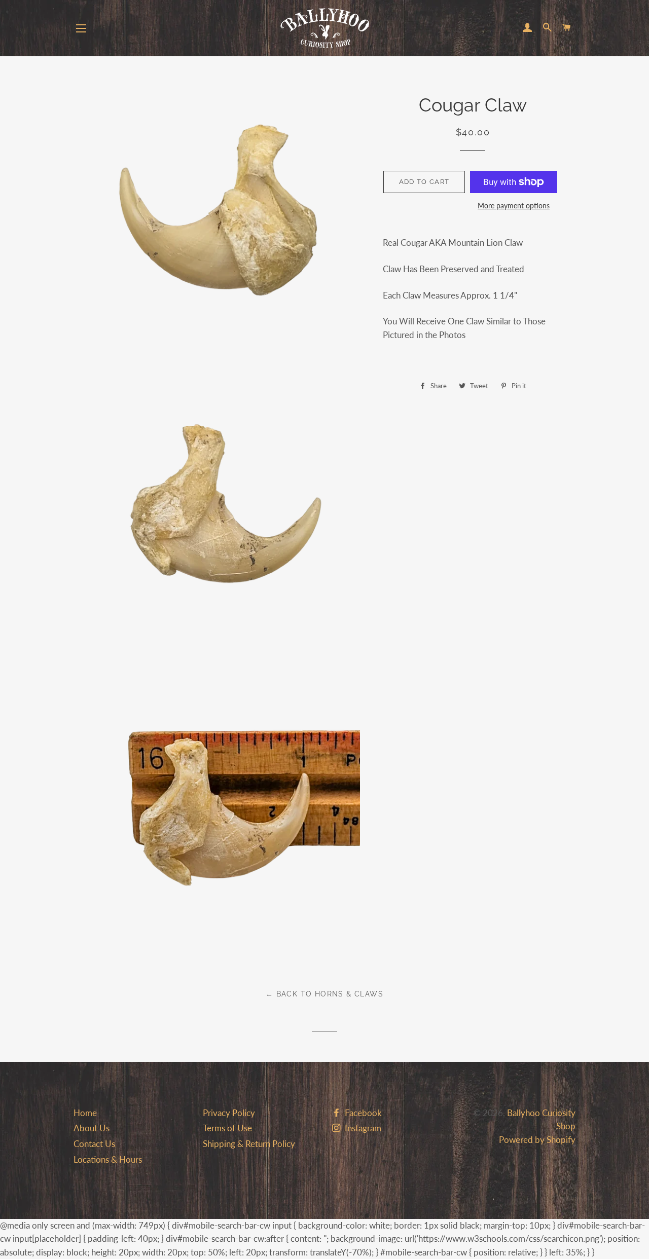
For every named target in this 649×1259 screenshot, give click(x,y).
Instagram (362, 1128)
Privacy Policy (229, 1112)
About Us (92, 1128)
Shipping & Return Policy (249, 1143)
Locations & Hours (108, 1159)
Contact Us (94, 1143)
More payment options (514, 205)
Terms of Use (227, 1128)
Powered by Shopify (537, 1139)
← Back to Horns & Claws (324, 994)
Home (85, 1112)
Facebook (362, 1112)
